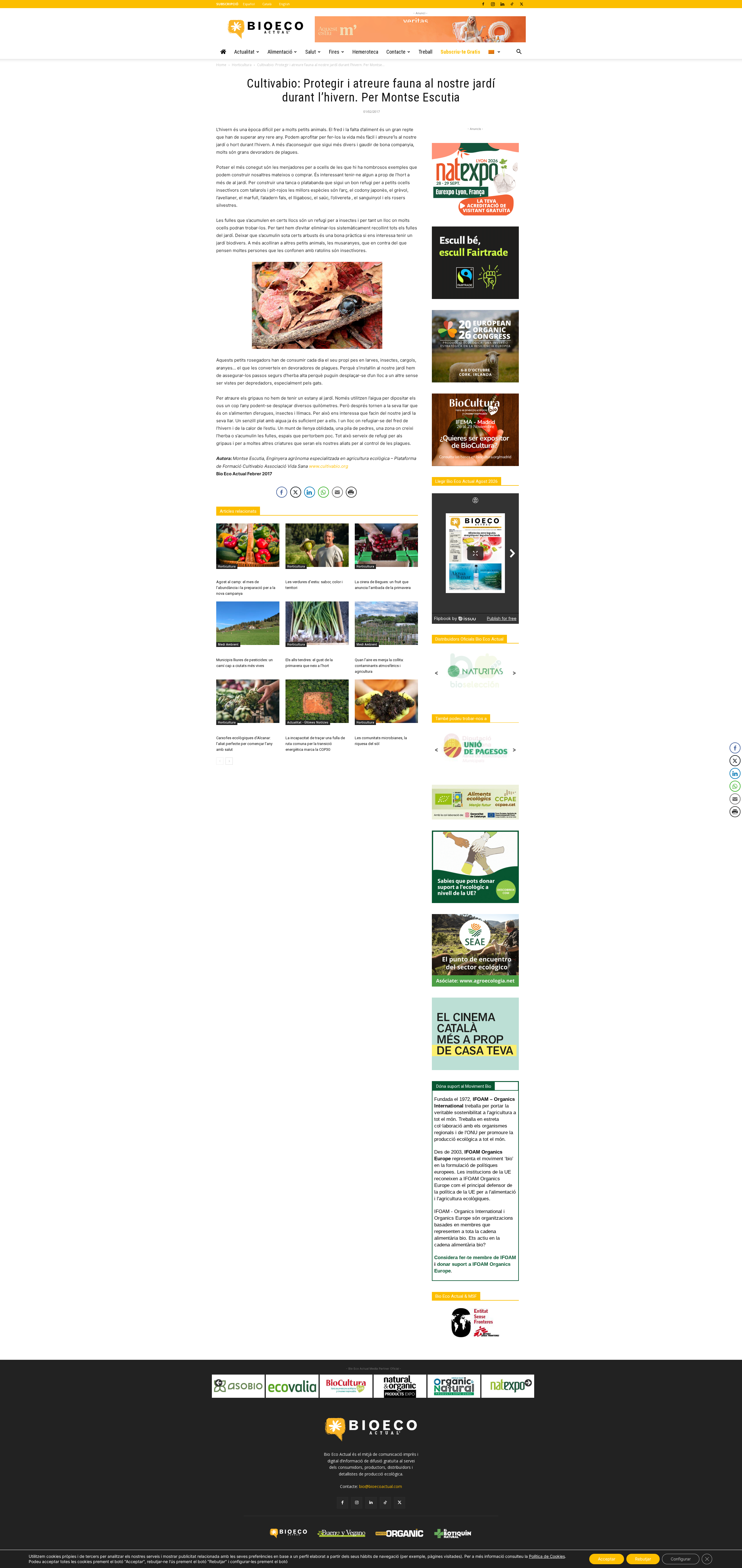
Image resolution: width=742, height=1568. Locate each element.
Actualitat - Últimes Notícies (307, 722)
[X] (521, 4)
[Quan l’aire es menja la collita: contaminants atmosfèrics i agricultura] (386, 623)
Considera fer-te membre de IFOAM (475, 1257)
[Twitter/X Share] (295, 492)
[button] (519, 52)
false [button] (219, 1383)
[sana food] (507, 1386)
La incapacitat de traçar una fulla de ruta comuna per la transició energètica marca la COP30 (315, 744)
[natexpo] (454, 1386)
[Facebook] (483, 4)
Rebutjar (643, 1558)
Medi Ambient (228, 644)
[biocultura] (292, 1386)
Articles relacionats (238, 511)
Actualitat (244, 52)
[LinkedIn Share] (309, 492)
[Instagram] (492, 4)
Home (221, 64)
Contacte (395, 52)
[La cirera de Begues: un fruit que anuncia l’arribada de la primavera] (386, 545)
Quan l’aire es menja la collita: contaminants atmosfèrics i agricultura (379, 666)
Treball (425, 52)
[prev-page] (219, 761)
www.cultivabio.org (328, 466)
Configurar (681, 1558)
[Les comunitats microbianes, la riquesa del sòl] (386, 701)
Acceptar (606, 1558)
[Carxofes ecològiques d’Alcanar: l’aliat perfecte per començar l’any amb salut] (247, 701)
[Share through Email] (337, 492)
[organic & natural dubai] (400, 1386)
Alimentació (280, 52)
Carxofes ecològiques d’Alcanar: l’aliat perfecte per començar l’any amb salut (244, 744)
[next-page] (229, 761)
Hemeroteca (365, 52)
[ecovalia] (238, 1386)
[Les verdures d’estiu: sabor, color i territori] (317, 545)
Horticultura (242, 64)
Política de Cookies (547, 1556)
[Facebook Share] (281, 492)
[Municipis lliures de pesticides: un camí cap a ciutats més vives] (247, 623)
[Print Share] (351, 492)
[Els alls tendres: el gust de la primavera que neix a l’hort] (317, 623)
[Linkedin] (502, 4)
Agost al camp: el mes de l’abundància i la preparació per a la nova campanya (245, 588)
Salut (310, 52)
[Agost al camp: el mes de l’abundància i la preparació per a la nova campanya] (247, 545)
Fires (334, 52)
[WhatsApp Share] (323, 492)
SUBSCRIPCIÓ (227, 4)
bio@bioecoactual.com (380, 1486)
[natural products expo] (346, 1386)
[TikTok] (512, 4)
